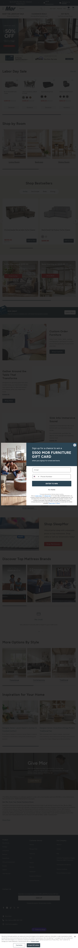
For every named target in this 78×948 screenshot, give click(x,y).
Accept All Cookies (33, 945)
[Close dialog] (74, 445)
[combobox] (36, 476)
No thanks (51, 490)
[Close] (75, 937)
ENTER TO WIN (52, 484)
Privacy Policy (35, 941)
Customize (19, 945)
